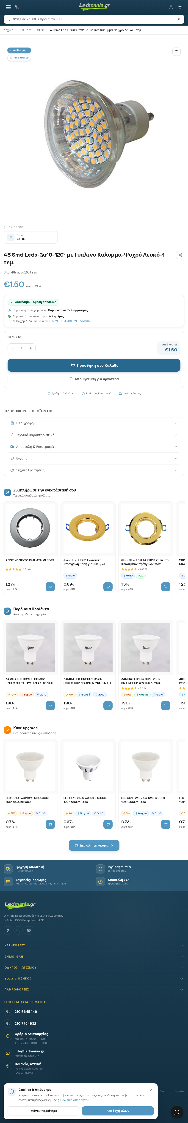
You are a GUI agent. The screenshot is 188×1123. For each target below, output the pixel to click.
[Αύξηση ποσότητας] (30, 348)
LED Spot (25, 30)
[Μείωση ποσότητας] (12, 348)
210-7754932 (82, 321)
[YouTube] (29, 930)
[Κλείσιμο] (150, 1090)
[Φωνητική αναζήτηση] (178, 19)
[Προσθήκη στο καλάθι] (50, 586)
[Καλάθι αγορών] (179, 7)
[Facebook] (8, 930)
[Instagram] (18, 930)
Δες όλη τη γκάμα (94, 845)
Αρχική (8, 30)
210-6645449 (63, 321)
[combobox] (94, 19)
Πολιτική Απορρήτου (74, 1100)
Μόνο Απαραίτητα (43, 1111)
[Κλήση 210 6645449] (17, 7)
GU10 (40, 30)
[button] (94, 945)
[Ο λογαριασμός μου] (171, 7)
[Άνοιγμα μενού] (8, 7)
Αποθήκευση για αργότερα (97, 379)
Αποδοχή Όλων (118, 1111)
